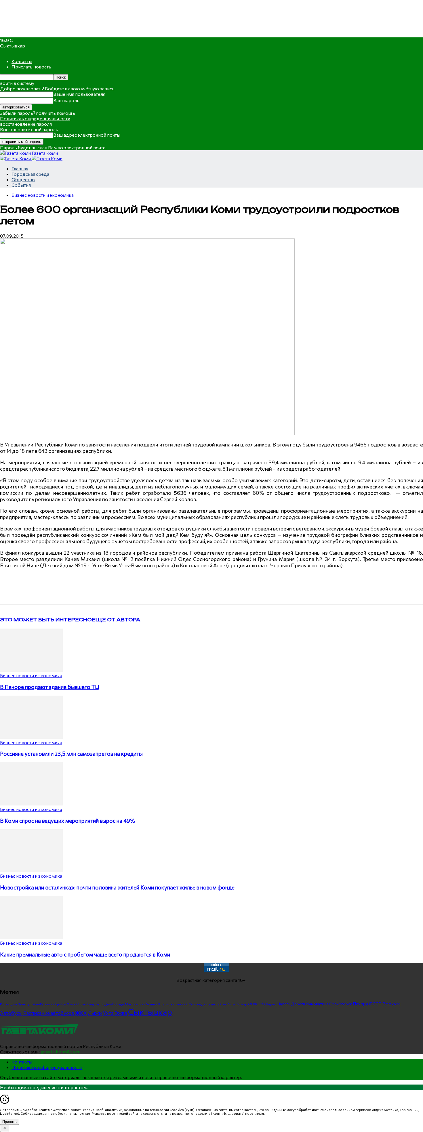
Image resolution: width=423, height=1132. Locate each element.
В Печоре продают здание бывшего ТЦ (49, 687)
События (21, 185)
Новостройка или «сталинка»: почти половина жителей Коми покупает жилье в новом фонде (117, 887)
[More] (119, 592)
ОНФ (252, 1004)
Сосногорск (340, 1003)
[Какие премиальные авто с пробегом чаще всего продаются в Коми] (31, 937)
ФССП (375, 1003)
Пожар (241, 1004)
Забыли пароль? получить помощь (37, 113)
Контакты (22, 61)
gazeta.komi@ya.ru (60, 1051)
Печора (360, 1003)
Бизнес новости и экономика (43, 195)
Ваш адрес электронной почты (86, 135)
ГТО (261, 1004)
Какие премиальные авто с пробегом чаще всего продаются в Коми (85, 954)
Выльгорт (25, 1004)
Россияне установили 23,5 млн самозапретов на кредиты (71, 753)
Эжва (121, 1013)
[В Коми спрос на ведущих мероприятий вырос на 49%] (31, 803)
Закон (99, 1004)
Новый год (86, 1004)
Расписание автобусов (48, 1013)
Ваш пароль (66, 100)
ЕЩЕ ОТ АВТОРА (116, 620)
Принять (9, 1122)
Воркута (391, 1003)
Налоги (283, 1004)
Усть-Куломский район (49, 1004)
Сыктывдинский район (207, 1004)
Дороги (298, 1004)
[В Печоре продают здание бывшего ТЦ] (31, 670)
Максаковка (135, 1004)
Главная (20, 168)
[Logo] (16, 158)
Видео (271, 1004)
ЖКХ (81, 1013)
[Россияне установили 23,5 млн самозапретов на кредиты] (31, 737)
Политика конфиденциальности (35, 118)
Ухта (108, 1013)
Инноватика (317, 1003)
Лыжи (95, 1013)
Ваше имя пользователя (79, 94)
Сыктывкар (150, 1011)
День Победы (114, 1004)
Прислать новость (31, 66)
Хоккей (72, 1004)
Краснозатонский (173, 1004)
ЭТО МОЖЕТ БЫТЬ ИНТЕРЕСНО (46, 620)
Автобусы (11, 1013)
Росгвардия (8, 1004)
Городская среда (30, 174)
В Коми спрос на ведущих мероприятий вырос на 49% (67, 820)
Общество (23, 179)
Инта (231, 1004)
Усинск (151, 1004)
